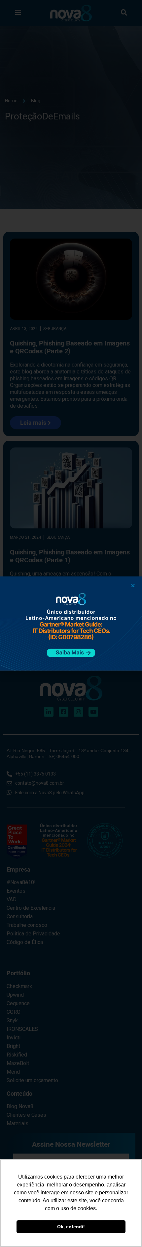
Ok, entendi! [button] (71, 1226)
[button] (132, 585)
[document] (71, 623)
